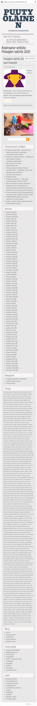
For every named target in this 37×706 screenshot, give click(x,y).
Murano (31, 538)
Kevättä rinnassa (11, 177)
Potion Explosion (9, 560)
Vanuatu (26, 609)
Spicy (8, 587)
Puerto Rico (12, 562)
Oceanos (18, 546)
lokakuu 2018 (10, 299)
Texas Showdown (21, 595)
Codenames (6, 440)
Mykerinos (5, 542)
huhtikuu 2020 (10, 259)
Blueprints (16, 414)
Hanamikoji (29, 489)
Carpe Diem (18, 424)
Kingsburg (9, 516)
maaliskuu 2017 (11, 341)
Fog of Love (14, 477)
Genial (8, 483)
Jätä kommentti (29, 58)
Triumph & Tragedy (25, 605)
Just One (15, 506)
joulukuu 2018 (10, 294)
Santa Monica (22, 577)
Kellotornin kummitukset (15, 512)
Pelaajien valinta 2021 (10, 558)
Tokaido (23, 603)
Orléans (9, 550)
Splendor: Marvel (17, 587)
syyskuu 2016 (10, 354)
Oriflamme (5, 550)
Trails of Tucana (10, 605)
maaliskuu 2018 (11, 314)
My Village (22, 542)
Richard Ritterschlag (21, 571)
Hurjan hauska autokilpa (8, 499)
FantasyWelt (10, 657)
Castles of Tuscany (22, 430)
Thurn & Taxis (9, 601)
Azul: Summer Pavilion (14, 410)
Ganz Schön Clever (26, 481)
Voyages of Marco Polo (8, 613)
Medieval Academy (12, 532)
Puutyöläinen (18, 19)
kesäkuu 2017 (10, 334)
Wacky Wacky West (7, 615)
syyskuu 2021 (10, 225)
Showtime (5, 585)
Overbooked (21, 550)
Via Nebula (5, 611)
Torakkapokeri (28, 603)
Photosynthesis (27, 558)
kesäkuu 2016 (10, 361)
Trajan (15, 605)
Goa (8, 487)
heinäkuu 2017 (10, 332)
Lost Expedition (23, 524)
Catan (7, 432)
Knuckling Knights (21, 516)
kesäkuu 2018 (10, 308)
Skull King (21, 585)
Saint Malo (25, 575)
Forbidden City (30, 477)
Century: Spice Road (11, 434)
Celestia (5, 434)
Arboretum (26, 402)
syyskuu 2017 (10, 328)
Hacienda (14, 489)
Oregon (27, 548)
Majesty (19, 526)
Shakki (21, 581)
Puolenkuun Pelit (11, 670)
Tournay (5, 605)
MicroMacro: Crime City (24, 534)
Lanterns (15, 520)
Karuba (31, 510)
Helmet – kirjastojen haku (14, 659)
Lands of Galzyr (9, 520)
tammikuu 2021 (10, 239)
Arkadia (14, 404)
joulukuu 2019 (10, 268)
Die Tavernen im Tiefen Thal (9, 455)
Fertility (30, 471)
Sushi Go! (8, 591)
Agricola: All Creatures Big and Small (10, 398)
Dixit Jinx (7, 457)
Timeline (11, 603)
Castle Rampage (15, 426)
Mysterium (10, 542)
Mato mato (22, 530)
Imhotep (15, 499)
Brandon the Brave (10, 416)
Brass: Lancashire (18, 416)
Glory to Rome (25, 485)
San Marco (16, 577)
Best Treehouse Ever (11, 412)
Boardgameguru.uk (12, 652)
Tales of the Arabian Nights (9, 593)
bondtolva (25, 414)
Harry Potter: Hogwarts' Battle (17, 491)
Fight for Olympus (10, 473)
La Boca (26, 518)
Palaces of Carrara (28, 550)
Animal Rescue (16, 402)
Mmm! (29, 536)
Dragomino (19, 459)
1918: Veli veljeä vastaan (15, 394)
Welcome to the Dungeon (14, 617)
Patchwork (5, 554)
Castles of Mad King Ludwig (12, 430)
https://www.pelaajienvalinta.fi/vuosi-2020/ (20, 95)
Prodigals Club (6, 562)
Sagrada (20, 575)
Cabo (20, 420)
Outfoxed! (16, 550)
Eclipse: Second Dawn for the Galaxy (14, 463)
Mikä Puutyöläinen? (11, 37)
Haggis (17, 489)
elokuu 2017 (10, 330)
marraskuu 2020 (11, 243)
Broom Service (28, 416)
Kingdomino (5, 514)
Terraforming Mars (7, 595)
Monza (9, 538)
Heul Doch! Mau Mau (20, 495)
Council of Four (24, 447)
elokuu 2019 (10, 277)
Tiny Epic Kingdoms (17, 603)
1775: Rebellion (6, 394)
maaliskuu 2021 (11, 234)
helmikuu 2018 (10, 317)
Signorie (9, 585)
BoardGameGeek (11, 679)
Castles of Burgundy (24, 426)
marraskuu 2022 (11, 216)
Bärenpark (16, 420)
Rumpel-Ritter (11, 575)
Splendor (11, 587)
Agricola (29, 396)
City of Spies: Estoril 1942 (16, 436)
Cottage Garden (17, 447)
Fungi (14, 481)
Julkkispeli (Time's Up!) (8, 506)
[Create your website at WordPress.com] (18, 2)
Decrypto (10, 451)
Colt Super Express (22, 442)
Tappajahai (21, 593)
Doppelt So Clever (29, 457)
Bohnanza (20, 414)
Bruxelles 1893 (6, 418)
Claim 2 (26, 436)
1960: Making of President (26, 394)
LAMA (4, 520)
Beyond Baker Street (20, 412)
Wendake (22, 617)
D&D (4, 449)
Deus (13, 451)
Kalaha (8, 510)
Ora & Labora (16, 548)
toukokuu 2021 (10, 230)
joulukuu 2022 (10, 214)
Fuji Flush (11, 481)
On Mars (11, 548)
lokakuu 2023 (10, 212)
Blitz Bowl (30, 412)
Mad (7, 526)
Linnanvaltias (15, 522)
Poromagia (9, 668)
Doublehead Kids (6, 459)
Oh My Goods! (28, 546)
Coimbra (18, 440)
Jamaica (25, 503)
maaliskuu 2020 (11, 261)
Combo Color (29, 442)
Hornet (19, 497)
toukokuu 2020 (10, 257)
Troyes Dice (18, 607)
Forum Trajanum (15, 479)
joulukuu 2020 (10, 241)
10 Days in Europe (24, 392)
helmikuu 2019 (10, 290)
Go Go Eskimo (12, 487)
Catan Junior (11, 432)
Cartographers (25, 424)
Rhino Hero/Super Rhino (8, 571)
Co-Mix (23, 438)
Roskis (31, 573)
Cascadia (30, 424)
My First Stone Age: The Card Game (23, 540)
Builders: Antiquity (13, 418)
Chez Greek (26, 434)
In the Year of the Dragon (21, 501)
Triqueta (19, 605)
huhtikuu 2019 (10, 285)
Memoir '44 (19, 532)
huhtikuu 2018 (10, 312)
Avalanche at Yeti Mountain (9, 408)
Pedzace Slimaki (18, 554)
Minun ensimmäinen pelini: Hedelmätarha (19, 536)
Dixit (4, 457)
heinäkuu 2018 (10, 305)
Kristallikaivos (21, 518)
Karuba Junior (6, 512)
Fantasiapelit (10, 654)
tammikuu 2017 (10, 345)
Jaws (28, 503)
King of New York (20, 514)
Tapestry (17, 593)
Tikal (4, 603)
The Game (11, 597)
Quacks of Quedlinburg (25, 562)
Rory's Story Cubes (26, 573)
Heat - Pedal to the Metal (25, 493)
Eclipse (4, 463)
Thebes (27, 595)
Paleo (17, 552)
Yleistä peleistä (11, 105)
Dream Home (16, 461)
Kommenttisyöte (11, 639)
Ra (4, 567)
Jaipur (21, 503)
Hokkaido (8, 497)
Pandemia (21, 552)
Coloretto (22, 440)
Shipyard (25, 583)
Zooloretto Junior (6, 623)
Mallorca (23, 526)
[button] (18, 125)
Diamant (11, 453)
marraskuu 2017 (11, 323)
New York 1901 (13, 544)
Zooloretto (29, 621)
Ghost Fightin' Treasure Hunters (24, 483)
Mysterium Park (16, 542)
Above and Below (11, 396)
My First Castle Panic (11, 540)
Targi (25, 593)
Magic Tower (15, 526)
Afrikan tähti (24, 396)
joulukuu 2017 (10, 321)
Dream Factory (9, 461)
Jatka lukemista (7, 101)
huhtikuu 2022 (10, 221)
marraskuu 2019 (11, 270)
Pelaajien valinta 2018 (20, 556)
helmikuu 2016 (10, 370)
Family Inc (26, 471)
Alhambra (26, 400)
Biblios (26, 412)
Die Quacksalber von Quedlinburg (26, 453)
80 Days (29, 392)
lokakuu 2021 (10, 223)
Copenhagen (7, 447)
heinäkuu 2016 (10, 359)
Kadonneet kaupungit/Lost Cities (12, 508)
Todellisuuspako (11, 699)
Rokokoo (12, 573)
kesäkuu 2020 (10, 254)
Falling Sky (18, 471)
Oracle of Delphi (22, 548)
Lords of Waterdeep (29, 522)
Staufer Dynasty (6, 589)
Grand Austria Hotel (19, 487)
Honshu (16, 497)
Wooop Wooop (11, 619)
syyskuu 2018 (10, 301)
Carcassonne (17, 422)
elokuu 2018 (10, 303)
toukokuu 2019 (10, 283)
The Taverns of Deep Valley (14, 599)
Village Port (18, 611)
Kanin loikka (18, 510)
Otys (13, 550)
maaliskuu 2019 (11, 288)
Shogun (29, 583)
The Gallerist (6, 597)
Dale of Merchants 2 (18, 449)
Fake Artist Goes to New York (9, 471)
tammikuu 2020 (10, 265)
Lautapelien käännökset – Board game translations (17, 41)
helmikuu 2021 (10, 236)
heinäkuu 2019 (10, 279)
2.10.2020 (5, 67)
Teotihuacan (28, 593)
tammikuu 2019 (10, 292)
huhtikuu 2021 (10, 232)
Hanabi (25, 489)
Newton (8, 544)
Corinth (12, 447)
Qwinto (27, 564)
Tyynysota (9, 609)
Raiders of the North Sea (19, 567)
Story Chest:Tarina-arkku (20, 589)
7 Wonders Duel (16, 392)
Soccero (27, 585)
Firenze (16, 473)
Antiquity (22, 402)
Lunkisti (8, 690)
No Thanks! (25, 544)
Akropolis (21, 400)
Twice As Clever (25, 607)
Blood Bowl (5, 414)
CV (31, 447)
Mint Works (8, 536)
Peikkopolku (24, 554)
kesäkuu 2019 (10, 281)
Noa (22, 544)
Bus (9, 420)
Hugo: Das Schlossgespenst (27, 497)
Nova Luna (8, 546)
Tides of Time (29, 601)
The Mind (23, 597)
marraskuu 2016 (11, 350)
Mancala (27, 526)
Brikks (23, 416)
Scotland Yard (26, 579)
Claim (23, 436)
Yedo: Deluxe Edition (26, 619)
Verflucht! (30, 609)
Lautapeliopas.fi (11, 685)
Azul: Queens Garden (21, 408)
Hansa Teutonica (6, 491)
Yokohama (5, 621)
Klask (13, 516)
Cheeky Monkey (19, 434)
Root (20, 573)
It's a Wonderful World (15, 503)
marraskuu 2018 (11, 297)
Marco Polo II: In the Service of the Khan (19, 528)
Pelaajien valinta (11, 696)
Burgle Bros (5, 420)
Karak (22, 510)
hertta (15, 495)
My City (5, 540)
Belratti (4, 412)
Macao (4, 526)
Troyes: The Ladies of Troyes (9, 607)
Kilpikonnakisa (27, 512)
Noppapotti (9, 692)
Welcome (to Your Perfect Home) (24, 615)
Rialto (15, 571)
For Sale (10, 479)
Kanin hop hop (13, 510)
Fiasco (4, 473)
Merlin (10, 534)
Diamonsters (16, 453)
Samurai (7, 577)
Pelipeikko (9, 663)
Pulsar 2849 (17, 562)
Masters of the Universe (15, 530)
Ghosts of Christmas (7, 485)
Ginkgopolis (19, 485)
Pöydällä (8, 694)
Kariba (25, 510)
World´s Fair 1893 (18, 619)
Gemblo (5, 483)
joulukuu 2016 (10, 348)
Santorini (9, 579)
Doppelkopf (22, 457)
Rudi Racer (5, 575)
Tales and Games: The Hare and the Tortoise (23, 591)
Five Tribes (20, 473)
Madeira (10, 526)
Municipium (27, 538)
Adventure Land (18, 396)
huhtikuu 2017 (10, 339)
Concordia (27, 444)
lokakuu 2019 (10, 272)
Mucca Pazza (21, 538)
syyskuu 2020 (10, 248)
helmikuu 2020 (10, 263)
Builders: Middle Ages (22, 418)
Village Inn (13, 611)
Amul (12, 402)
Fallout (22, 471)
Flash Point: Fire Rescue (12, 475)
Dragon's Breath (25, 459)
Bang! (21, 410)
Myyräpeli (26, 542)
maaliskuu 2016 (11, 368)
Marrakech (30, 528)
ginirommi (14, 485)
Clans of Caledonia (17, 438)
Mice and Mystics (15, 534)
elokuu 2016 (10, 357)
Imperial (27, 499)
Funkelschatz (19, 481)
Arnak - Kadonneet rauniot (11, 406)
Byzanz (12, 420)
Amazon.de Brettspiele (13, 650)
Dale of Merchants (9, 449)
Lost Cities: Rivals (16, 524)
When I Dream (28, 617)
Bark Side (24, 410)
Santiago (26, 577)
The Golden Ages (17, 597)
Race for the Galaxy (9, 567)
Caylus (30, 432)
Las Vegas (19, 520)
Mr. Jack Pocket (15, 538)
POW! (14, 560)
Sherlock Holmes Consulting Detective (15, 583)
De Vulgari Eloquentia (18, 451)
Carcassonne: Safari (24, 422)
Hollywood (12, 497)
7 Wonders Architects (7, 392)
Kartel (28, 510)
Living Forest (21, 522)
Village (9, 611)
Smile (24, 585)
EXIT (19, 469)
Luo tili (8, 632)
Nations (5, 544)
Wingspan (5, 619)
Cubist (29, 447)
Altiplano (5, 402)
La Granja (30, 518)
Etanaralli (16, 469)
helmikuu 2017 (10, 343)
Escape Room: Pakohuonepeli (13, 467)
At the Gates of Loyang (22, 406)
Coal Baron (27, 438)
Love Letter (29, 524)
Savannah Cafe (14, 579)
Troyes (31, 605)
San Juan (12, 577)
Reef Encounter (28, 569)
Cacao (23, 420)
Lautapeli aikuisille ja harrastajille (16, 379)
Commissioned (6, 444)
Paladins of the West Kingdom (9, 552)
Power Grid (18, 560)
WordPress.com (11, 641)
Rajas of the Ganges (20, 569)
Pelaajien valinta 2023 (19, 558)
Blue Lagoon (11, 414)
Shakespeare (17, 581)
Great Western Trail (28, 487)
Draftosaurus (13, 459)
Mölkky (30, 542)
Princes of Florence (25, 560)
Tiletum (7, 603)
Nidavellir (19, 544)
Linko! (11, 522)
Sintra (17, 585)
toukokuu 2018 (10, 310)
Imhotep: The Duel (21, 499)
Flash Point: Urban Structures (23, 475)
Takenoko (12, 591)
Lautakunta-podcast (12, 683)
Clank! (11, 438)
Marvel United (6, 530)
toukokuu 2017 (10, 337)
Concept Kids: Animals (20, 444)
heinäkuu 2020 (10, 252)
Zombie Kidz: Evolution (22, 621)
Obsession (13, 546)
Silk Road (13, 585)
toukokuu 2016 (10, 363)
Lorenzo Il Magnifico (7, 524)
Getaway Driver (13, 483)
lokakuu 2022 (10, 219)
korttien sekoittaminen (13, 518)
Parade (29, 552)
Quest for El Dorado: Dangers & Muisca (17, 564)
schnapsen (20, 579)
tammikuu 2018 (10, 319)
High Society (28, 495)
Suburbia (28, 589)
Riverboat (27, 571)
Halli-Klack (21, 489)
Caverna (16, 432)
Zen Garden (14, 621)
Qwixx (31, 564)
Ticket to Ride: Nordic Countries (19, 601)
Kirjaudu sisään (11, 635)
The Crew (31, 595)
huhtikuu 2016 (10, 366)
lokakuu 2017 (10, 325)
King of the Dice (28, 514)
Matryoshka (27, 530)
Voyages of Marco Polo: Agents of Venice (21, 613)
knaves (16, 516)
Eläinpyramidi (19, 465)
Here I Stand (10, 495)
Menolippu (24, 532)
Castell (4, 426)
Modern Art (5, 538)
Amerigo (9, 402)
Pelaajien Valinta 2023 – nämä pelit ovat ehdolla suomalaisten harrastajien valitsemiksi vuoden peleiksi (18, 152)
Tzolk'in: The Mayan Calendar (18, 609)
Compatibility (12, 444)
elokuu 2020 (10, 250)
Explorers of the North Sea (26, 469)
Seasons (12, 581)
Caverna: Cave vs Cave (24, 432)
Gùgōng (9, 489)
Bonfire (28, 414)
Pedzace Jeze (11, 554)
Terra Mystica (14, 595)
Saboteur (16, 575)
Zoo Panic (13, 623)
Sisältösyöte (10, 637)
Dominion (18, 457)
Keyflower (22, 512)
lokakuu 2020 (10, 245)
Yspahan (10, 621)
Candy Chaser (8, 422)
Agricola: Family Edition (14, 400)
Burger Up (29, 418)
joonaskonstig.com (11, 681)
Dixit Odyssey (13, 457)
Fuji (8, 481)
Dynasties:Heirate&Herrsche (25, 461)
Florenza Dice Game (7, 477)
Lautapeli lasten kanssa (13, 381)
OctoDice (22, 546)
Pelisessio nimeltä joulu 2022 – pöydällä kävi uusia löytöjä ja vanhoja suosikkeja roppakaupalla (20, 159)
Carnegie (14, 424)
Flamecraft (25, 473)
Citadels (9, 436)
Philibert (8, 665)
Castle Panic (9, 426)
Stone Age (13, 589)
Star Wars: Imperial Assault (26, 587)
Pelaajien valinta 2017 (10, 556)
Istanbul (8, 503)
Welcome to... (6, 617)
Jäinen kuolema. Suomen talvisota (25, 506)
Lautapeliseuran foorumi (13, 688)
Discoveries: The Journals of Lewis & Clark (24, 455)
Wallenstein (14, 615)
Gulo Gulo (5, 489)
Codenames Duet (12, 440)
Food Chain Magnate (22, 477)
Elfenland (9, 465)
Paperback (25, 552)
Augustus (29, 406)
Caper (12, 422)
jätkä (4, 508)
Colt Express (27, 440)
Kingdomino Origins (13, 514)
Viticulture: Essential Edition (26, 611)
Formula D (5, 479)
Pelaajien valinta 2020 (27, 105)
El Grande (14, 465)
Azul (16, 408)
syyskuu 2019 (10, 274)
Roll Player (16, 573)
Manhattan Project (7, 528)
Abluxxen (5, 396)
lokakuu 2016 (10, 352)
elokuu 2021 (10, 228)
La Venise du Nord (26, 520)
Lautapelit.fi (9, 661)
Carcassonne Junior (7, 424)
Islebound (29, 501)
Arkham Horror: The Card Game (23, 404)
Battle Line (29, 410)
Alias (29, 400)
